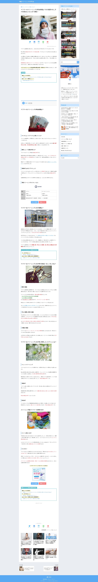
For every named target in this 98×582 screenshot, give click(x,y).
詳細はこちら (42, 202)
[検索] (78, 62)
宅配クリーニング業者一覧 (66, 143)
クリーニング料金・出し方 (66, 139)
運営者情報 (45, 579)
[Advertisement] (39, 91)
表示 (30, 103)
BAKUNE (63, 136)
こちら (72, 94)
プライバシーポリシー (51, 579)
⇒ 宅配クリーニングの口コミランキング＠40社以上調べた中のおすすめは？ (37, 77)
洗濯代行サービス (64, 148)
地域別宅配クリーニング (66, 141)
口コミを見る (34, 202)
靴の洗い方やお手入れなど (66, 150)
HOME (49, 577)
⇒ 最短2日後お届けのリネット (28, 80)
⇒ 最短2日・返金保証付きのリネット (29, 254)
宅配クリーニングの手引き (26, 1)
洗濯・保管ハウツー (65, 145)
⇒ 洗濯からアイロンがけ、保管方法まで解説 (31, 257)
